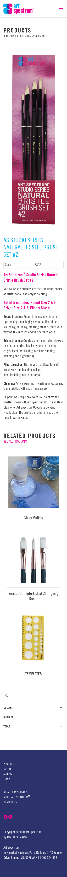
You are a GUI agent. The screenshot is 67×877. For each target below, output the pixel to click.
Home (6, 36)
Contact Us (10, 802)
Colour (7, 707)
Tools (27, 36)
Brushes (39, 36)
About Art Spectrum (16, 797)
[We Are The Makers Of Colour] (18, 8)
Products (16, 36)
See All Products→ (16, 441)
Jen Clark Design (17, 837)
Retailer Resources (15, 792)
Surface (8, 717)
